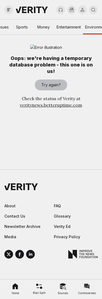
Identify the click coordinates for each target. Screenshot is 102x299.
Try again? (50, 84)
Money (43, 27)
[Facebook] (19, 255)
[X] (8, 255)
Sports (22, 27)
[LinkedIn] (30, 255)
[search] (93, 9)
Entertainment (69, 27)
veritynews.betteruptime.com (51, 105)
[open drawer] (8, 9)
